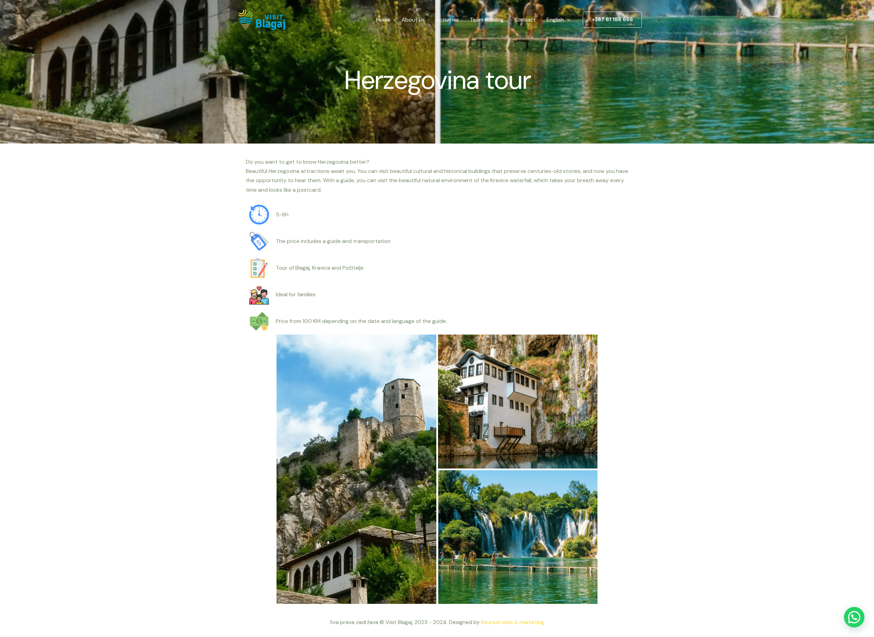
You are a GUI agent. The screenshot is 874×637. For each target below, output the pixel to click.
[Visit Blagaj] (261, 19)
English (555, 19)
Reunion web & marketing (512, 622)
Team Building (487, 19)
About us (413, 19)
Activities (447, 19)
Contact (525, 19)
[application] (567, 20)
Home (383, 19)
